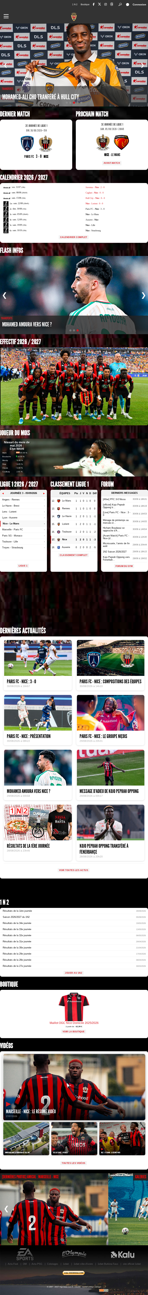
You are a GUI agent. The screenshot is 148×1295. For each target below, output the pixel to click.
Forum (107, 484)
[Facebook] (94, 4)
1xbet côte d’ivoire (83, 1264)
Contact (98, 1287)
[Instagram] (105, 4)
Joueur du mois (15, 433)
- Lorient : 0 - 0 (94, 203)
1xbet (66, 1264)
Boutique (85, 4)
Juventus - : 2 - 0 (95, 187)
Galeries (140, 1176)
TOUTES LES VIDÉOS (73, 1163)
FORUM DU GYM (124, 566)
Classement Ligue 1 (70, 484)
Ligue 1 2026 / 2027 (19, 484)
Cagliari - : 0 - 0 (95, 192)
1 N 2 (74, 4)
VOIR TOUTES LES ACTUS (73, 870)
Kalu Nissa (122, 1254)
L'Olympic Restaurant (73, 1254)
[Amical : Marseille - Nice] (54, 1209)
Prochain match (92, 114)
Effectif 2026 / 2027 (20, 342)
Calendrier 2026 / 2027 (23, 177)
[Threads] (111, 4)
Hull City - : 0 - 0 (95, 198)
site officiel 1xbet (132, 1264)
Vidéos (6, 1046)
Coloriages (52, 1264)
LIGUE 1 (23, 566)
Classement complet (73, 555)
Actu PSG (37, 1264)
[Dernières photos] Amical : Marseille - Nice (30, 1176)
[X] (99, 4)
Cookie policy (87, 1287)
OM (25, 1264)
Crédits (77, 1287)
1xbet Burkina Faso (108, 1264)
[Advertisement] (74, 600)
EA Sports (25, 1254)
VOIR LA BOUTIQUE (74, 1031)
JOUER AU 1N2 (73, 973)
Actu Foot (13, 1264)
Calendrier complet (73, 237)
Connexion (139, 4)
